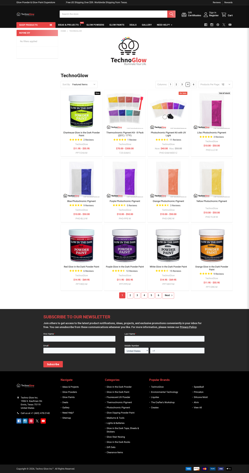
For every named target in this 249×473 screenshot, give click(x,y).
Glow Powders (95, 25)
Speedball (199, 386)
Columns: (162, 84)
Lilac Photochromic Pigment (211, 132)
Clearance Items (115, 452)
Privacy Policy (188, 327)
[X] (224, 24)
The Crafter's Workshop (163, 402)
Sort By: (66, 84)
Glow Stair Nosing (116, 436)
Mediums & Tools (115, 418)
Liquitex (155, 397)
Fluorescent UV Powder (118, 397)
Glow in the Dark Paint (118, 392)
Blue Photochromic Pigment (81, 201)
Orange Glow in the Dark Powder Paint (211, 268)
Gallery (147, 25)
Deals (133, 25)
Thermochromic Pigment (119, 402)
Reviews (217, 2)
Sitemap (66, 418)
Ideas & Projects (68, 25)
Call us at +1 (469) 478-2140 (35, 413)
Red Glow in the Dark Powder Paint (81, 266)
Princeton (198, 392)
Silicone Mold (201, 397)
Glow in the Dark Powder (119, 386)
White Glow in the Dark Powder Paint (168, 266)
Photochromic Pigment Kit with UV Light (168, 134)
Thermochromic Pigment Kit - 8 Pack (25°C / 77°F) (125, 134)
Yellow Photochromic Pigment (211, 201)
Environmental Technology (164, 392)
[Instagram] (211, 24)
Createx (155, 407)
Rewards (228, 2)
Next (167, 295)
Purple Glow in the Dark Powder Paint (125, 266)
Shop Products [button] (28, 25)
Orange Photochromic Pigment (168, 201)
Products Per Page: (210, 84)
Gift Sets (111, 447)
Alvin (196, 402)
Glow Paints (116, 25)
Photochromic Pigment (118, 407)
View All (198, 407)
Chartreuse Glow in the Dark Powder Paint (81, 134)
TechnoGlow (157, 386)
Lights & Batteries (115, 423)
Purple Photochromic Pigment (125, 201)
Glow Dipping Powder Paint (120, 412)
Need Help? (163, 25)
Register (214, 15)
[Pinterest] (217, 24)
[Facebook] (205, 24)
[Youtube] (230, 24)
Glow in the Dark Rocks (118, 442)
